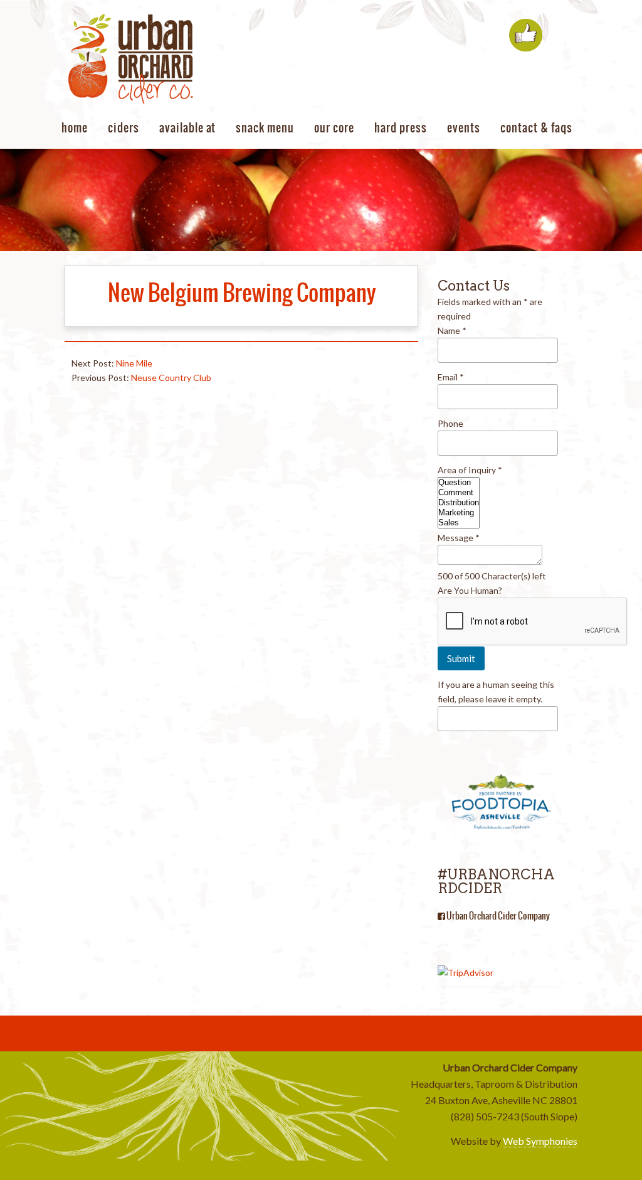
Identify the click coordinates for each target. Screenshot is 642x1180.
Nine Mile (134, 363)
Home (74, 127)
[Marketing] (458, 513)
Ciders (123, 127)
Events (463, 127)
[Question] (458, 483)
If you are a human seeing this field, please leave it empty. (496, 691)
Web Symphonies (540, 1141)
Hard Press (400, 127)
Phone (450, 423)
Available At (187, 127)
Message (459, 537)
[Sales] (458, 523)
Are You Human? (470, 590)
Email (451, 377)
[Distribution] (458, 503)
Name (452, 330)
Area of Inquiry (470, 469)
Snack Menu (265, 127)
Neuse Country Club (171, 377)
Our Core (334, 127)
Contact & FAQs (536, 127)
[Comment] (458, 493)
